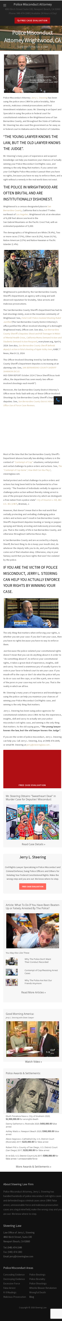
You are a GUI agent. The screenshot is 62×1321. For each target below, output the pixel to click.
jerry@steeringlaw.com (38, 744)
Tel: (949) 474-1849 (12, 1247)
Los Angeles (22, 214)
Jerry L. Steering (39, 97)
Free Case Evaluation (33, 20)
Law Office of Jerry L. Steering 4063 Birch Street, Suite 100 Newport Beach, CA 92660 (19, 1233)
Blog (31, 1296)
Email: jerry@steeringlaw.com (18, 1256)
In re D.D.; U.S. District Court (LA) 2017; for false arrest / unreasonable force (32, 1157)
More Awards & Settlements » (33, 1166)
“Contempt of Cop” (23, 462)
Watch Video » (33, 1061)
